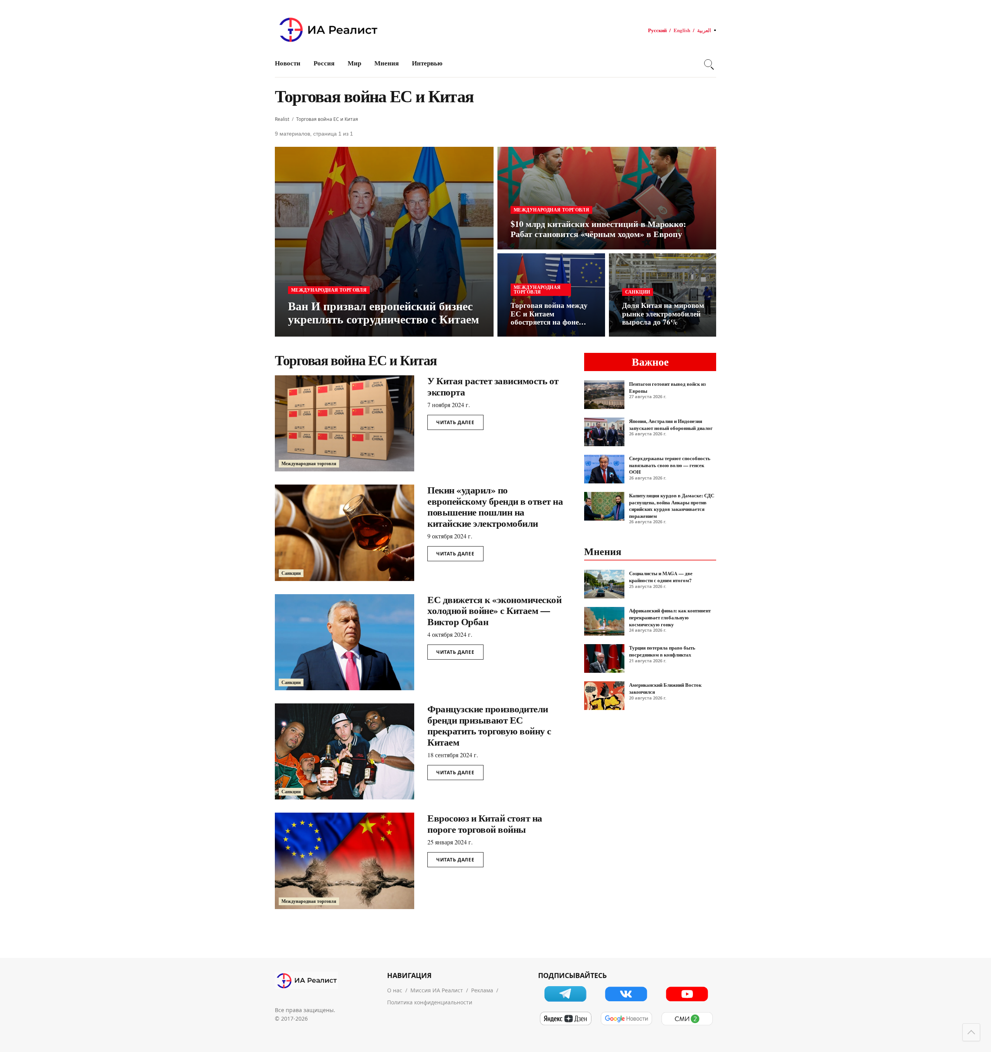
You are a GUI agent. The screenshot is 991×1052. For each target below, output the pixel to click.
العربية (704, 30)
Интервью (427, 63)
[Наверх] (971, 1032)
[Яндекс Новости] (565, 1018)
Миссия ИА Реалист (436, 990)
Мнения (386, 63)
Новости (287, 63)
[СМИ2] (687, 1018)
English (682, 30)
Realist (282, 119)
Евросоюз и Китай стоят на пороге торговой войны (484, 823)
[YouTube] (687, 993)
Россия (324, 63)
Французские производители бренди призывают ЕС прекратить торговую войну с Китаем (489, 725)
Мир (354, 63)
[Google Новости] (626, 1018)
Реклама (482, 990)
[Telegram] (565, 993)
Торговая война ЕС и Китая (327, 119)
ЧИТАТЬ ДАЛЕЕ (455, 422)
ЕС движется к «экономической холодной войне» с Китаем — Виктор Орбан (494, 610)
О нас (394, 990)
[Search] (708, 63)
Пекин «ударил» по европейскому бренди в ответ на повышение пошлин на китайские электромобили (495, 506)
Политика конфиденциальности (429, 1002)
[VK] (626, 993)
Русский (657, 30)
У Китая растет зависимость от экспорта (493, 386)
